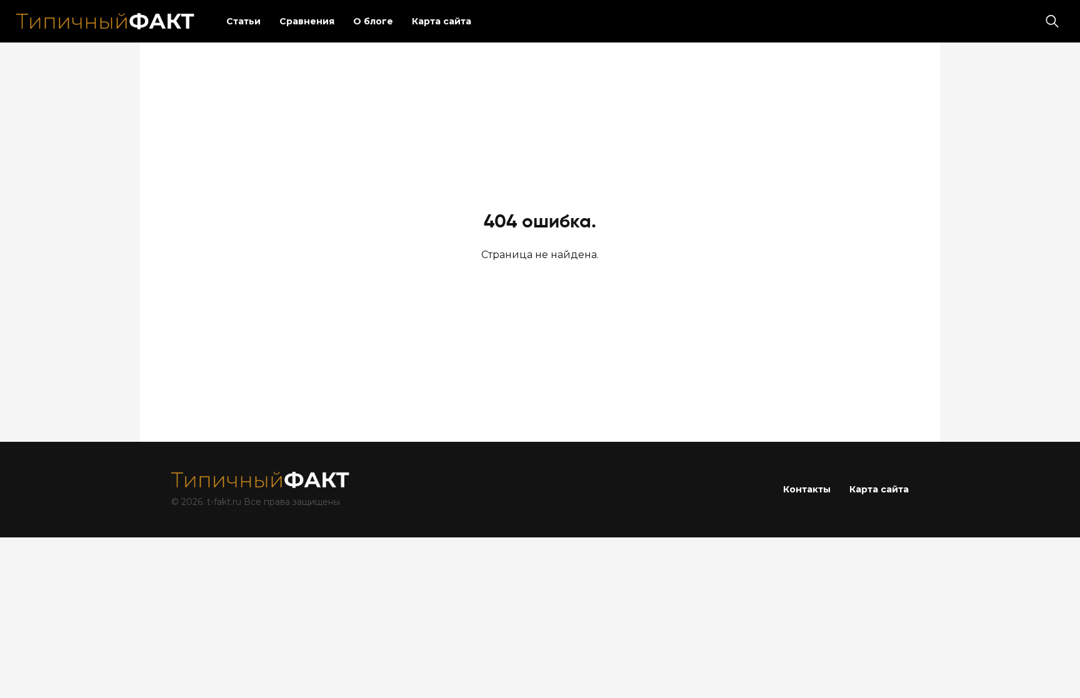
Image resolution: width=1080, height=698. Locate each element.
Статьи (243, 21)
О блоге (373, 21)
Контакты (807, 489)
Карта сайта (441, 21)
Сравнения (306, 21)
